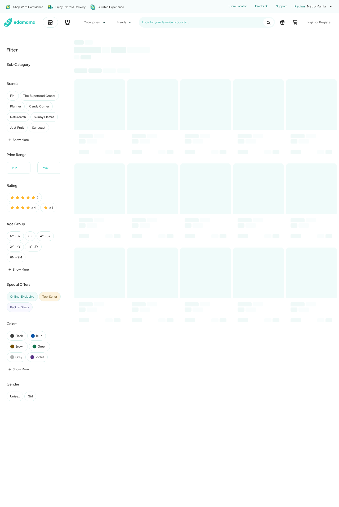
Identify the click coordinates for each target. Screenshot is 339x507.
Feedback (261, 6)
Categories (92, 22)
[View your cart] (295, 22)
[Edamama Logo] (19, 22)
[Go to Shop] (50, 22)
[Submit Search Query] (268, 22)
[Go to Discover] (67, 22)
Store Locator (238, 6)
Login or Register (319, 22)
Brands (122, 22)
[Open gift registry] (282, 22)
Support (281, 6)
